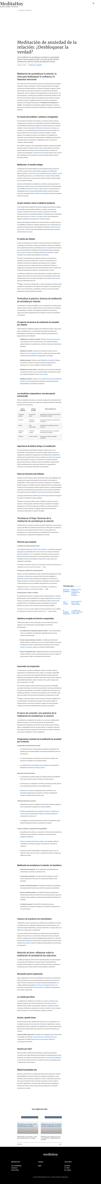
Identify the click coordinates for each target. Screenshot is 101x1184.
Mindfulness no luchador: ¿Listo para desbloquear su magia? (27, 1137)
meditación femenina (48, 379)
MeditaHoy (12, 3)
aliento (24, 982)
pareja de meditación (23, 554)
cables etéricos (38, 152)
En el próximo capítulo (28, 943)
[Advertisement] (50, 23)
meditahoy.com (15, 1162)
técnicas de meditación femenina (46, 1037)
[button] (93, 3)
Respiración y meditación (25, 10)
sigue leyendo (56, 278)
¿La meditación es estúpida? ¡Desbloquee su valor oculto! (77, 612)
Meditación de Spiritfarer (47, 252)
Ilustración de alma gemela (25, 578)
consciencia (50, 1057)
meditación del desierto (44, 186)
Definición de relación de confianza (47, 128)
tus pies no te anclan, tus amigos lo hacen (35, 216)
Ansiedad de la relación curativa (36, 767)
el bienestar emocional (50, 1003)
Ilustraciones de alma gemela (39, 1039)
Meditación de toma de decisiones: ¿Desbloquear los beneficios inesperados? (76, 592)
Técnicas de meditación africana (46, 985)
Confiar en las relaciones (40, 549)
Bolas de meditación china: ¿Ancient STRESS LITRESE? (76, 603)
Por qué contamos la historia (34, 353)
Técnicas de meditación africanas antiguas (45, 173)
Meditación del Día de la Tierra (29, 188)
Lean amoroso (57, 598)
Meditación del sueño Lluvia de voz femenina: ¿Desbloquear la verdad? (50, 1138)
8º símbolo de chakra (39, 193)
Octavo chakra (44, 374)
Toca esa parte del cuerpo (24, 252)
